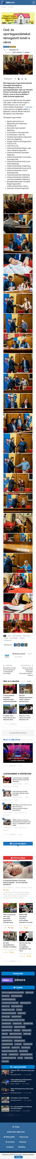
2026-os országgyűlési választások (12, 992)
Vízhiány (28, 1058)
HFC (19, 1009)
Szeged (6, 1047)
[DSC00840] (18, 263)
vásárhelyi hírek (7, 640)
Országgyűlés (19, 1040)
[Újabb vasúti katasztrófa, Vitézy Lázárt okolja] (5, 1091)
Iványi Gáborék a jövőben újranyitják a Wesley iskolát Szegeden (20, 793)
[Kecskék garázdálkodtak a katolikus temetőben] (10, 936)
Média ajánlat (10, 1137)
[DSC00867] (18, 503)
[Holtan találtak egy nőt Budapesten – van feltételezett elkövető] (5, 1082)
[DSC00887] (18, 603)
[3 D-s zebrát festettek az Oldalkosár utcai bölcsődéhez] (5, 1109)
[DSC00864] (18, 483)
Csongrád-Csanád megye (10, 1002)
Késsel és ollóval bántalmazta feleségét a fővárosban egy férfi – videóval (26, 671)
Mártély (27, 1033)
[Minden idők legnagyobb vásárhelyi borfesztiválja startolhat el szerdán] (26, 908)
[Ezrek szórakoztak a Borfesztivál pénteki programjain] (18, 753)
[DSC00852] (18, 363)
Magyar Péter (7, 1030)
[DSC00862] (18, 463)
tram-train (23, 1051)
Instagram (10, 1147)
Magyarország (19, 1027)
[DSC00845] (18, 283)
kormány (6, 1016)
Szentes (15, 1047)
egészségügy (25, 1002)
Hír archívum (10, 1142)
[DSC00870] (18, 523)
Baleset (5, 996)
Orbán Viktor (7, 1040)
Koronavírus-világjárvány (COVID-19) (13, 1020)
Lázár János (7, 1027)
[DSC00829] (18, 223)
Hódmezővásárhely (17, 635)
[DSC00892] (18, 623)
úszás (5, 1061)
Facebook (22, 1142)
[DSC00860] (18, 423)
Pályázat (6, 638)
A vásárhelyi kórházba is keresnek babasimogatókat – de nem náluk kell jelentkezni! (15, 882)
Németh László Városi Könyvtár (11, 1037)
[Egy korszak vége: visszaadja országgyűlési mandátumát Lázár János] (26, 936)
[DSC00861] (18, 443)
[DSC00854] (18, 383)
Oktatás (23, 685)
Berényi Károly (16, 996)
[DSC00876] (18, 563)
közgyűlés (17, 1023)
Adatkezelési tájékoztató (16, 1132)
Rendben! (18, 1157)
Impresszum (23, 1137)
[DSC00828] (18, 204)
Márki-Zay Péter (26, 635)
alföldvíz (29, 992)
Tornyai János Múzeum (9, 1051)
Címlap (6, 705)
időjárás (21, 1013)
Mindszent (26, 1030)
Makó (17, 1030)
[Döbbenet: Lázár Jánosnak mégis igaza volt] (5, 1073)
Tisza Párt (26, 1047)
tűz (4, 1054)
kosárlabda (6, 1023)
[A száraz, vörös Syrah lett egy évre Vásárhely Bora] (10, 709)
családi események (8, 999)
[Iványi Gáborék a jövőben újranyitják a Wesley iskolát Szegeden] (7, 794)
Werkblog (21, 1147)
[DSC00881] (18, 583)
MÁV (4, 1033)
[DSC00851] (18, 343)
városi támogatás (14, 638)
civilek (9, 635)
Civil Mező (6, 46)
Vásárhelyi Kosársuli (9, 1058)
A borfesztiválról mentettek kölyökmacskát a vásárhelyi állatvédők (20, 779)
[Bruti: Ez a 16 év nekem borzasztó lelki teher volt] (26, 709)
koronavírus (16, 1016)
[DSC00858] (18, 403)
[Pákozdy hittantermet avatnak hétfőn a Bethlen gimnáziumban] (26, 689)
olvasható (28, 107)
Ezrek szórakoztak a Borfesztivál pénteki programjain (18, 759)
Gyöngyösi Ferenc (8, 1009)
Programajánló (7, 1044)
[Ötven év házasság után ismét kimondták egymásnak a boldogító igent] (10, 908)
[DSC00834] (18, 243)
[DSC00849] (18, 323)
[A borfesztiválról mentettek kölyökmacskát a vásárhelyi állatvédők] (10, 689)
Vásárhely (22, 638)
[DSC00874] (18, 543)
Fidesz (5, 1006)
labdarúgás (28, 1023)
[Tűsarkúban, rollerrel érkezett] (5, 1100)
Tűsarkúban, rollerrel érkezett (19, 1098)
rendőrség (28, 1044)
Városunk (12, 46)
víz (20, 1058)
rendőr (18, 1044)
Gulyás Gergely (17, 1006)
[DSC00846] (18, 303)
